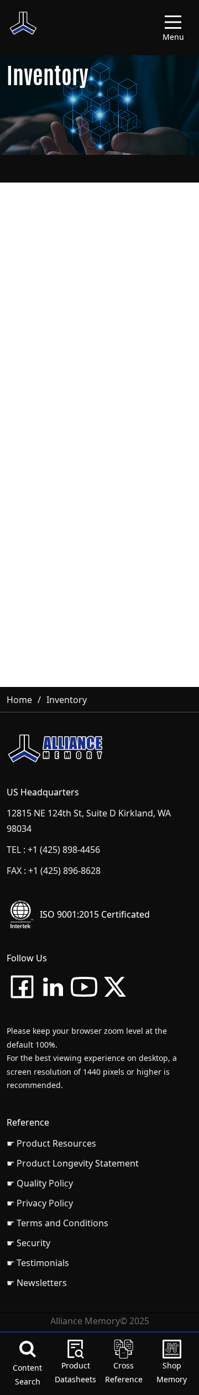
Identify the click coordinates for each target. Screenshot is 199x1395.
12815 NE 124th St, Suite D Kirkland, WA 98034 (89, 821)
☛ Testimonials (38, 1263)
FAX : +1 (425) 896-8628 (54, 871)
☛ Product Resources (51, 1143)
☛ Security (28, 1243)
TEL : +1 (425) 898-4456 (53, 850)
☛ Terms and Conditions (57, 1223)
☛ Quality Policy (40, 1183)
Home (19, 700)
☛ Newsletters (37, 1283)
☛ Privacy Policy (40, 1203)
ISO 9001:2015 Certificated (95, 914)
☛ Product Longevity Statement (73, 1163)
